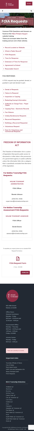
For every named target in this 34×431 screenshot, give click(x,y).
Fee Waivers (9, 112)
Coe (7, 397)
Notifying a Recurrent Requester (16, 123)
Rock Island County (11, 367)
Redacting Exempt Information (15, 100)
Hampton (8, 408)
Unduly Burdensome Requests (15, 116)
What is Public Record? (13, 51)
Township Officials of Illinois (14, 363)
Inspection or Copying (12, 97)
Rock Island (9, 412)
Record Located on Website (15, 48)
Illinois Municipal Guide (12, 371)
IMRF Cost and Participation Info (15, 369)
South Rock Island (11, 419)
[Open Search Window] (31, 10)
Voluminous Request (12, 126)
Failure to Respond (11, 93)
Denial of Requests (11, 90)
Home (3, 17)
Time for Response (11, 58)
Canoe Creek (9, 395)
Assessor (14, 397)
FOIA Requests (10, 55)
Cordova (8, 402)
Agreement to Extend (12, 65)
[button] (17, 47)
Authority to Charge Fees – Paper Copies (16, 104)
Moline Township (12, 17)
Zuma (7, 421)
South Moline (10, 417)
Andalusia (9, 387)
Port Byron (9, 410)
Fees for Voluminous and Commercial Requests (13, 130)
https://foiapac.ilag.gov (20, 34)
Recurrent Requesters (12, 119)
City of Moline (10, 365)
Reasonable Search (12, 69)
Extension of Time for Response (16, 62)
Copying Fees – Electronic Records (17, 109)
